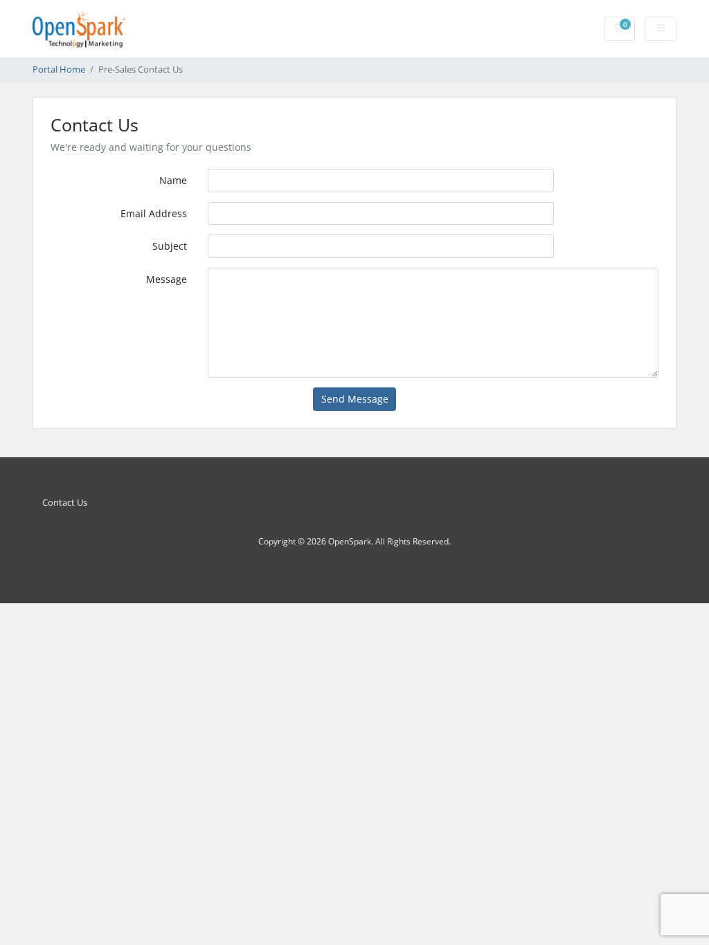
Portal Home (59, 69)
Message (166, 279)
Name (173, 180)
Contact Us (64, 502)
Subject (169, 246)
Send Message (354, 398)
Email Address (153, 213)
